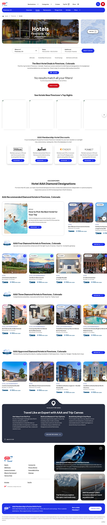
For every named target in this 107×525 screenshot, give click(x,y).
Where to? (18, 49)
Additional (68, 49)
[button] (12, 272)
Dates (44, 49)
